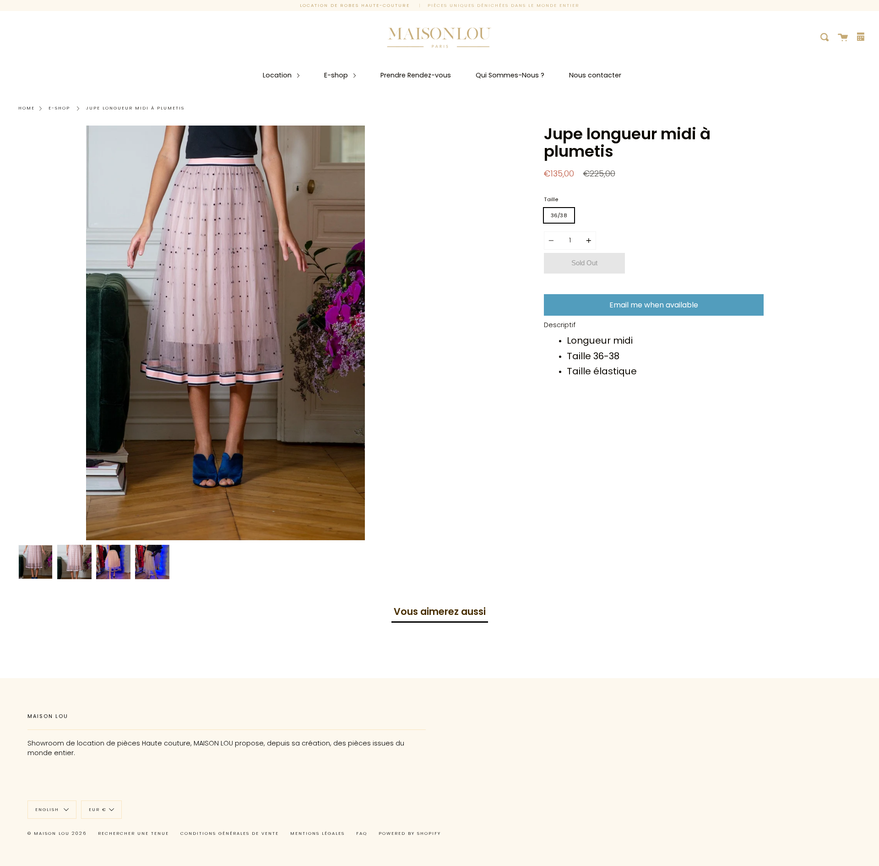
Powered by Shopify (410, 833)
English (48, 809)
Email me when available (653, 305)
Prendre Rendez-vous (415, 75)
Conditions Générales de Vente (229, 833)
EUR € (98, 809)
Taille (551, 199)
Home (26, 108)
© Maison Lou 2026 (57, 833)
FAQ (361, 833)
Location (278, 75)
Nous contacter (595, 75)
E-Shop (59, 108)
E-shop (337, 75)
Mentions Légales (317, 833)
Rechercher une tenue (133, 833)
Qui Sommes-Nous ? (510, 75)
